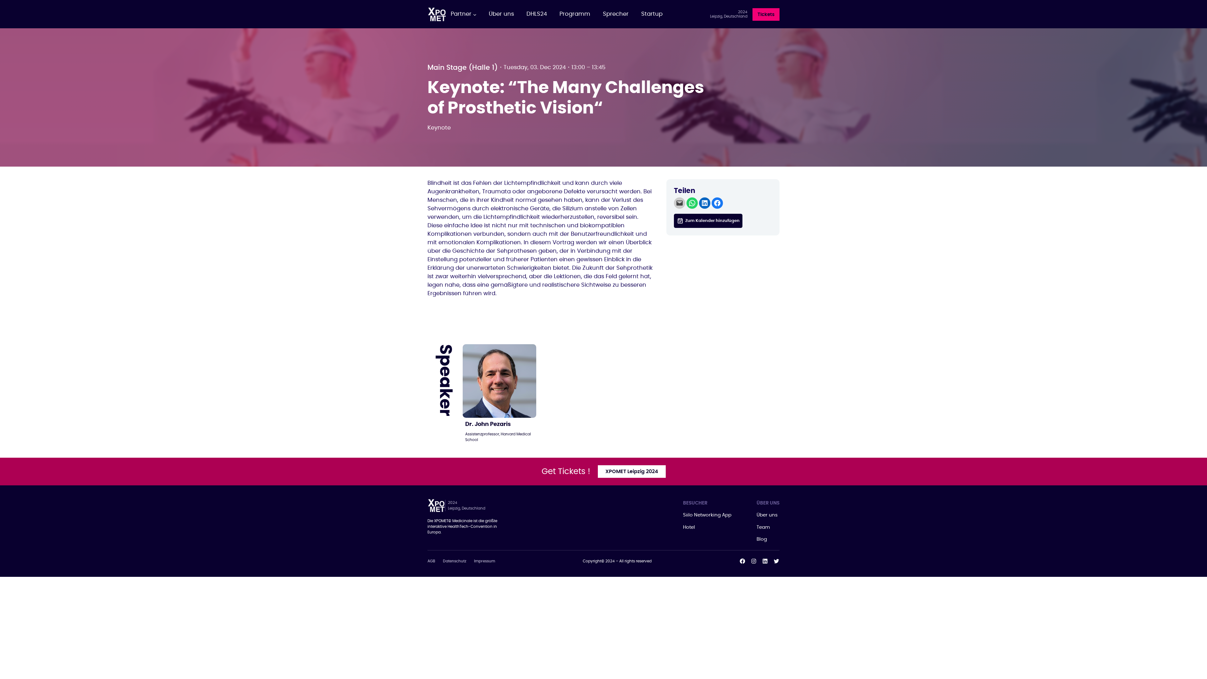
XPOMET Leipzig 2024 (631, 471)
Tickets (766, 14)
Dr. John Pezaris (488, 424)
